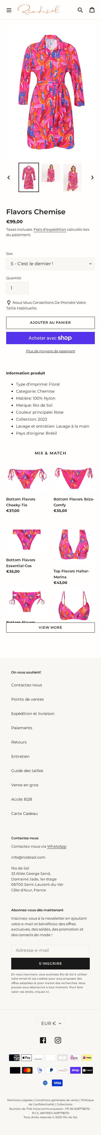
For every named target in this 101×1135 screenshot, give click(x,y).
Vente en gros (24, 784)
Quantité (13, 278)
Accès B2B (21, 799)
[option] (29, 177)
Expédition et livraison (32, 713)
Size (9, 253)
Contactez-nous (26, 684)
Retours (19, 742)
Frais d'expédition (50, 229)
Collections (64, 1104)
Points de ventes (27, 699)
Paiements (21, 727)
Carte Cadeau (24, 813)
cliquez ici (42, 992)
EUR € (48, 1023)
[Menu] (9, 9)
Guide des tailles (27, 770)
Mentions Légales (20, 1100)
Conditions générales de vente (57, 1100)
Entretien (20, 756)
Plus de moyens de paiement (50, 351)
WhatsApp (56, 846)
